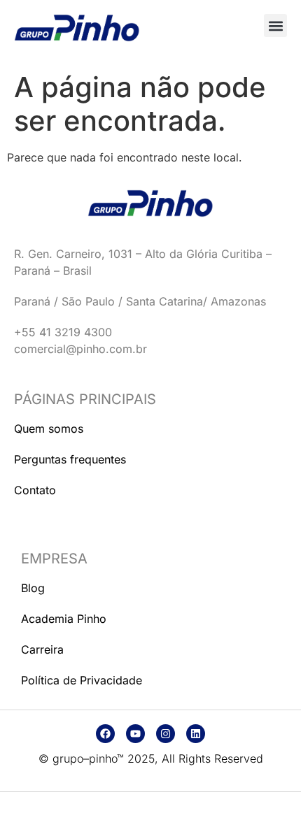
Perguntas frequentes (70, 459)
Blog (33, 588)
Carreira (42, 649)
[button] (275, 25)
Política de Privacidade (81, 680)
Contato (35, 490)
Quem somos (48, 429)
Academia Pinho (63, 619)
